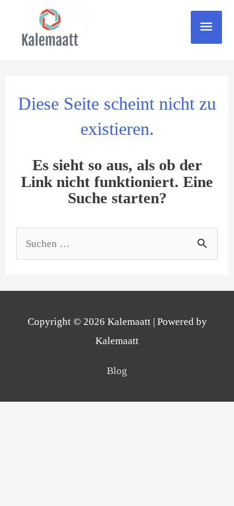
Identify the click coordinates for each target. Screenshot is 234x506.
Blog (117, 371)
